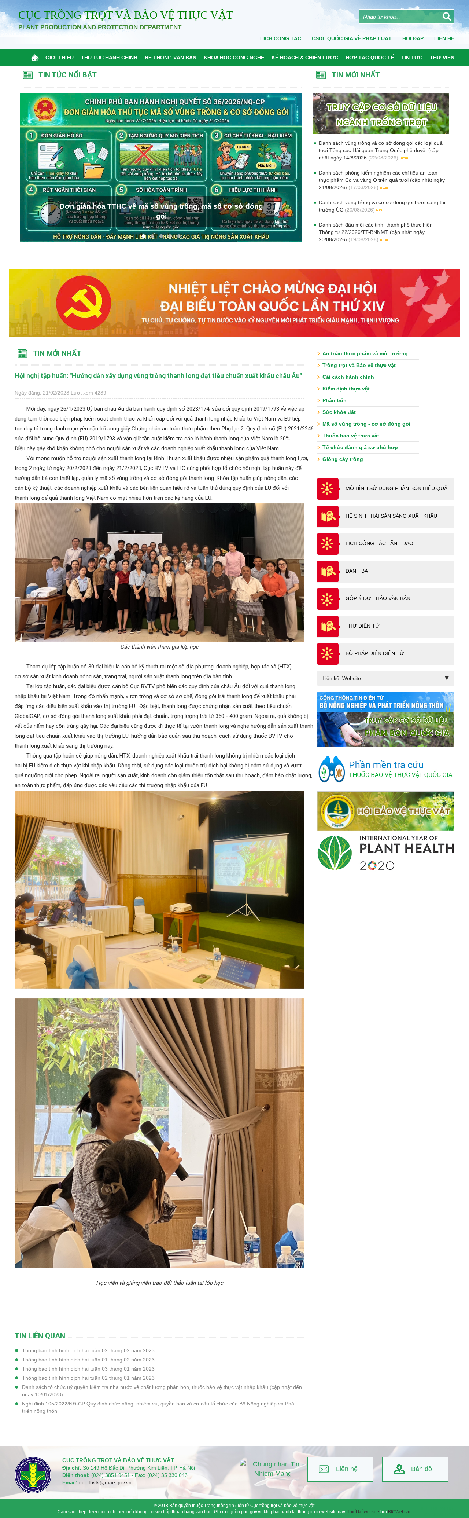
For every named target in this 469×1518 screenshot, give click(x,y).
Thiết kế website (363, 1511)
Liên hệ (347, 1469)
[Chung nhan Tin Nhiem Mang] (273, 1469)
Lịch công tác (280, 38)
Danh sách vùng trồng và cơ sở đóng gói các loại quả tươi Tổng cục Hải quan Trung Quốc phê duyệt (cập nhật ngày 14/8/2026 (381, 150)
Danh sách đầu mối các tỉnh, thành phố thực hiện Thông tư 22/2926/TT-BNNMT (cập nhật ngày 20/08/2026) (376, 232)
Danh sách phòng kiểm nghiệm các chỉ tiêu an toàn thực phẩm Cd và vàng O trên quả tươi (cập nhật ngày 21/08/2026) (382, 180)
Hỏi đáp (413, 38)
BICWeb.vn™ (445, 1514)
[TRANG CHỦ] (36, 58)
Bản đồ (421, 1469)
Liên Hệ (444, 38)
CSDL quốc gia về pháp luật (352, 38)
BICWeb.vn (399, 1511)
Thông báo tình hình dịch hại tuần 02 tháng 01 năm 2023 (88, 1378)
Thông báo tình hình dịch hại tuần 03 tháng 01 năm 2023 (88, 1369)
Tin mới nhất (57, 353)
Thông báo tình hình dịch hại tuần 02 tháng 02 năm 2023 (88, 1350)
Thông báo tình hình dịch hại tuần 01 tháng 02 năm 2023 (88, 1360)
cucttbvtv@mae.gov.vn (105, 1482)
